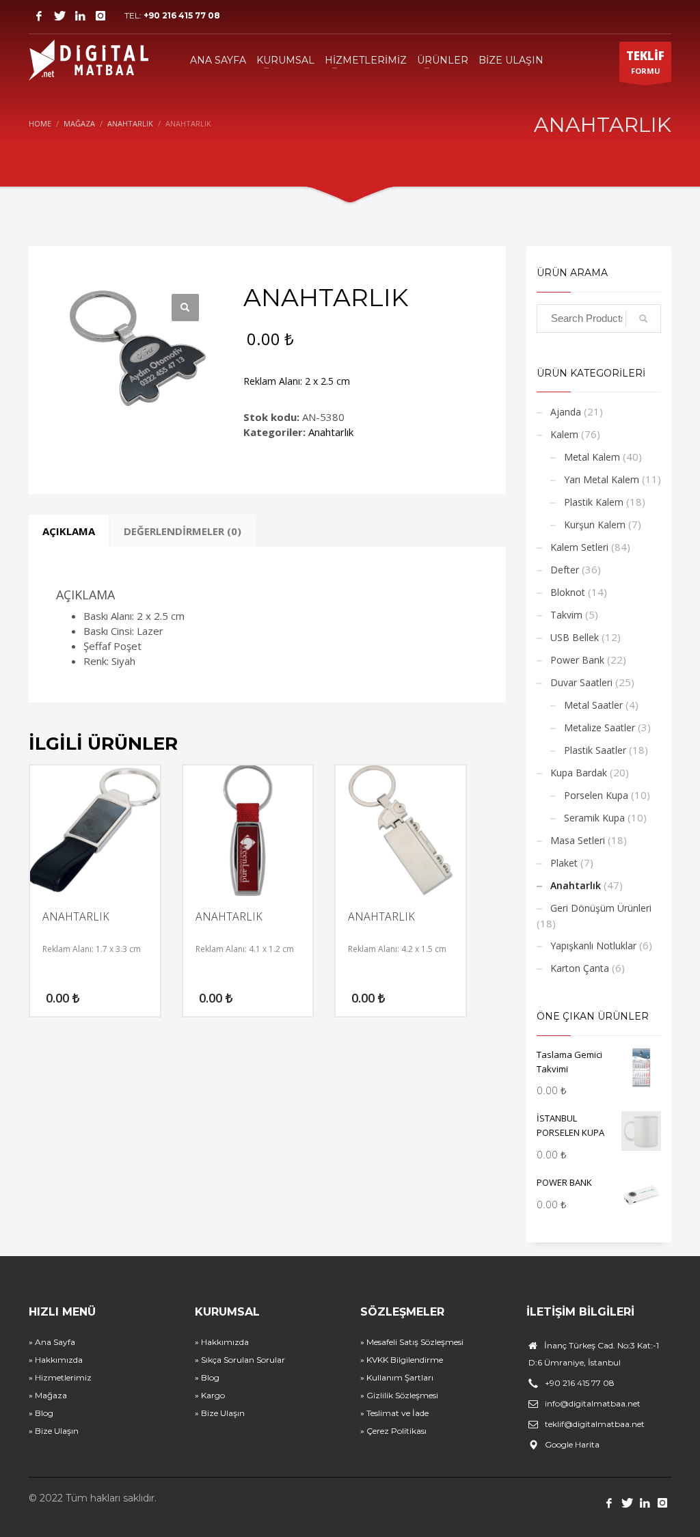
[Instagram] (100, 15)
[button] (185, 307)
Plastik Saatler (595, 750)
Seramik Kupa (594, 817)
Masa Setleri (577, 840)
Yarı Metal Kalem (601, 479)
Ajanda (565, 411)
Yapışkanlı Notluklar (593, 945)
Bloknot (567, 592)
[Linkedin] (80, 15)
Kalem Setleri (579, 547)
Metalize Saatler (599, 727)
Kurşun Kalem (594, 524)
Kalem (564, 434)
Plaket (564, 862)
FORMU (645, 62)
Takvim (566, 614)
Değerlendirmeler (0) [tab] (182, 531)
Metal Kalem (592, 456)
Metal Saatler (593, 704)
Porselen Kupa (596, 795)
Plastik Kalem (593, 501)
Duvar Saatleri (581, 682)
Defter (564, 569)
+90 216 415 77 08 (182, 15)
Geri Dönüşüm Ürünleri (600, 907)
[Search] (643, 318)
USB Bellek (574, 637)
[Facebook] (39, 15)
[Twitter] (59, 15)
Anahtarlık (330, 432)
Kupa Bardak (578, 772)
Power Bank (577, 659)
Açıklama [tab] (68, 531)
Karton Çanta (579, 968)
